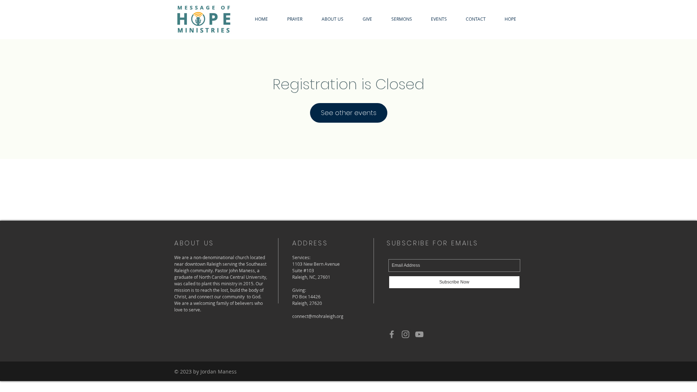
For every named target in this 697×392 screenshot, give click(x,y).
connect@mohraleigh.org (317, 316)
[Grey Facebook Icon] (392, 334)
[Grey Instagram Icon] (405, 334)
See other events (348, 112)
